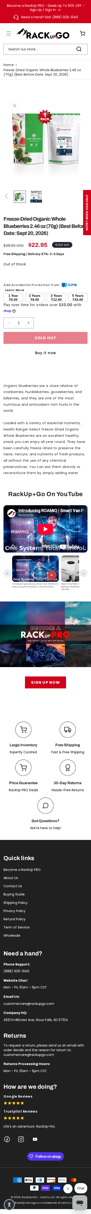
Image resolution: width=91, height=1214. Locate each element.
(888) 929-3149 (16, 971)
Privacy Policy (14, 911)
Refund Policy (14, 919)
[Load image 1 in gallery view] (20, 197)
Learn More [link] (14, 290)
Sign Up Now (45, 682)
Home (9, 65)
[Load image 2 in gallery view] (36, 197)
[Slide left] (7, 196)
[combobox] (45, 49)
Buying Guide (14, 894)
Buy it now (45, 352)
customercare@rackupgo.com (29, 1003)
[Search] (79, 49)
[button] (6, 33)
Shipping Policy (16, 902)
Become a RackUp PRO (22, 869)
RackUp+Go (29, 1197)
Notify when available (87, 212)
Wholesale (12, 935)
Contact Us (13, 886)
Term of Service (17, 927)
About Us (11, 878)
